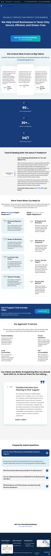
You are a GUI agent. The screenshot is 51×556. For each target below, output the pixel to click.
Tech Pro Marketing (25, 552)
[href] (43, 543)
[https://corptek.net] (6, 5)
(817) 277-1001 (6, 543)
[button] (49, 6)
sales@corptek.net (17, 545)
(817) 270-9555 (17, 543)
